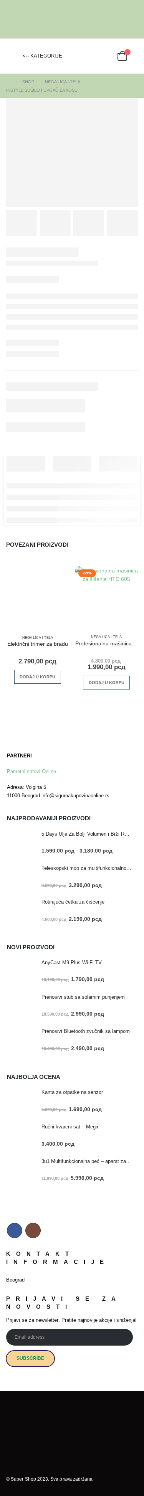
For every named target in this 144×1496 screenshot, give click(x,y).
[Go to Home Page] (9, 82)
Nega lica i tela (37, 638)
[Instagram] (132, 19)
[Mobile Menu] (12, 56)
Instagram (33, 1230)
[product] (37, 597)
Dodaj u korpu (37, 677)
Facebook (14, 1230)
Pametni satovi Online (31, 771)
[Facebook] (121, 19)
